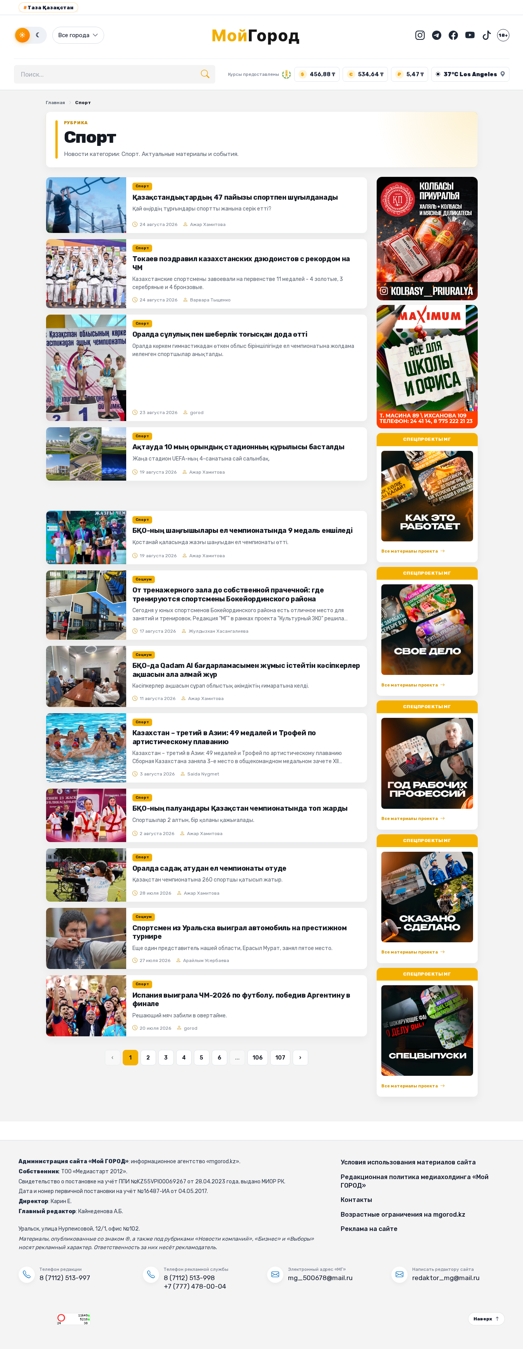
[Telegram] (436, 35)
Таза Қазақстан (48, 7)
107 (280, 1058)
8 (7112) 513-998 (189, 1278)
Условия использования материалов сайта (408, 1162)
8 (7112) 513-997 (64, 1278)
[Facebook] (453, 35)
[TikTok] (486, 35)
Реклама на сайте (369, 1229)
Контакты (356, 1199)
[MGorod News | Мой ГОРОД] (261, 35)
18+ (503, 35)
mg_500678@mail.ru (320, 1278)
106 (257, 1058)
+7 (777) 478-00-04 (195, 1286)
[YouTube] (470, 35)
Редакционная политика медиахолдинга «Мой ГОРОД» (415, 1181)
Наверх (482, 1319)
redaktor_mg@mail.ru (446, 1278)
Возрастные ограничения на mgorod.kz (403, 1214)
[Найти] (205, 74)
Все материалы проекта (409, 551)
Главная (55, 102)
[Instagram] (420, 35)
